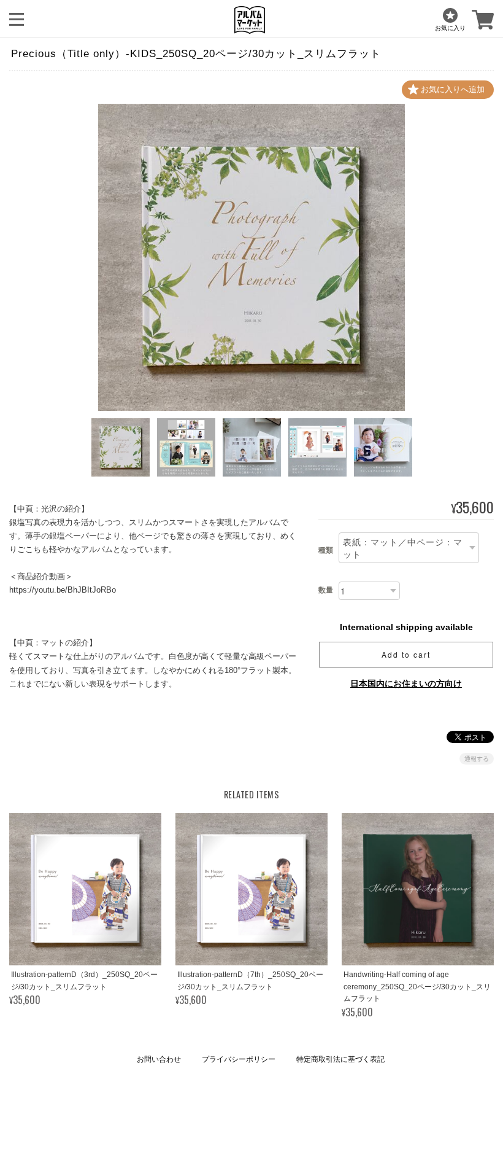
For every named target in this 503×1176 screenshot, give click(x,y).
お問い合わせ (159, 1059)
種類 (325, 550)
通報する (476, 758)
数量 (325, 590)
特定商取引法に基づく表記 (340, 1059)
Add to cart (406, 654)
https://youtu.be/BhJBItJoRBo (62, 589)
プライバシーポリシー (238, 1059)
